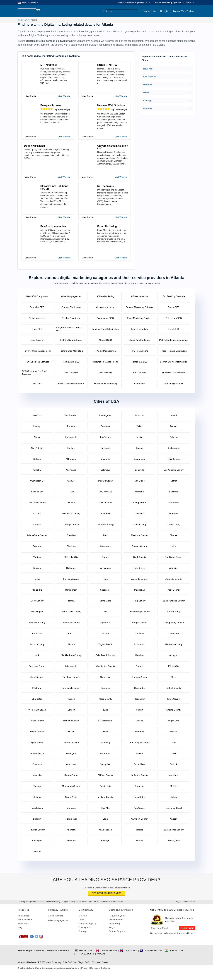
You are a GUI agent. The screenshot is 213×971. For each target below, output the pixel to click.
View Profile (30, 96)
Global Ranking (55, 915)
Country (82, 931)
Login (165, 11)
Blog (20, 927)
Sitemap (106, 968)
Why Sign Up (84, 927)
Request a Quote (117, 915)
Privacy (84, 968)
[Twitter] (37, 937)
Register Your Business (183, 11)
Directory (82, 915)
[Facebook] (32, 937)
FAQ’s (112, 927)
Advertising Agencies (58, 920)
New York (148, 68)
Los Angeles (150, 76)
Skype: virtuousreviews (185, 902)
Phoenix (147, 108)
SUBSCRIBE (187, 928)
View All (101, 953)
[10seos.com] (27, 11)
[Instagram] (41, 937)
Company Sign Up (87, 923)
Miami (146, 92)
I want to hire (149, 11)
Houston (147, 84)
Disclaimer (95, 968)
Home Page (23, 915)
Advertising (114, 923)
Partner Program (117, 931)
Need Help (23, 923)
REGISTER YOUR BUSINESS (106, 893)
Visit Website (64, 96)
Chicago (147, 100)
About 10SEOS (25, 919)
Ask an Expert (116, 919)
